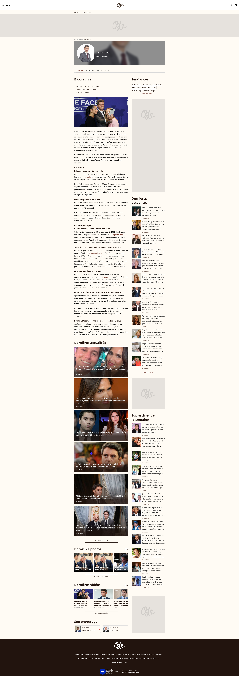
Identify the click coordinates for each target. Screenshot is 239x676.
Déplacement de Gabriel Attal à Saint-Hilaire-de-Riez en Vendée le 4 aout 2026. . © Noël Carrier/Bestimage (123, 568)
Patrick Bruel (147, 84)
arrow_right (127, 549)
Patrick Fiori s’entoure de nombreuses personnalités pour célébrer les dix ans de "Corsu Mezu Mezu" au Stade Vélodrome (152, 582)
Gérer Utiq (155, 658)
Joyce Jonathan (90, 177)
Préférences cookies (119, 662)
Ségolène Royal (118, 234)
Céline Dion (145, 91)
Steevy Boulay (157, 84)
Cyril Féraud (136, 91)
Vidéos (107, 70)
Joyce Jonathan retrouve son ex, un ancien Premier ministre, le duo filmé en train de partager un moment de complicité (100, 401)
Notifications (144, 658)
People (81, 39)
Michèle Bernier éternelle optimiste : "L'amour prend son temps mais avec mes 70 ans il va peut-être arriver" (153, 239)
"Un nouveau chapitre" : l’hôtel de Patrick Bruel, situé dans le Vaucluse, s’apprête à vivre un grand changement (153, 428)
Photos (99, 70)
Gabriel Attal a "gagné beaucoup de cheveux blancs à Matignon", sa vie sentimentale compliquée (123, 603)
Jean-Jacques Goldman (149, 87)
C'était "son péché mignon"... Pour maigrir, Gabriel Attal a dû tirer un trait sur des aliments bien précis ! (100, 465)
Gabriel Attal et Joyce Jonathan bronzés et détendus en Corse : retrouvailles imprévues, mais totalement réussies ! (101, 369)
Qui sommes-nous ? (108, 655)
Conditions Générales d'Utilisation (87, 655)
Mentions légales (123, 655)
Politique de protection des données (91, 658)
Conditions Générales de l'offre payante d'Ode (122, 658)
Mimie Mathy (136, 84)
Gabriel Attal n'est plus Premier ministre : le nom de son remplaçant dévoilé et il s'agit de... (103, 603)
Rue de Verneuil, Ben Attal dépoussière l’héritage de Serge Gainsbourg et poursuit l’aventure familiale (153, 211)
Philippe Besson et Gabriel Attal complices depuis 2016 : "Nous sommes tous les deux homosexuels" (100, 497)
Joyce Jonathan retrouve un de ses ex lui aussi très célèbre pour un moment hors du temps (101, 433)
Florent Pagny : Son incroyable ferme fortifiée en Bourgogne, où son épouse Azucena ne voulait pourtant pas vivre (153, 225)
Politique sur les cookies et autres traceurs (146, 655)
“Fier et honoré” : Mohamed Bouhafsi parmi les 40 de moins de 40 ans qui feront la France (153, 251)
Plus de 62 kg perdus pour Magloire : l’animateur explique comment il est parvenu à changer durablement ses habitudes (153, 568)
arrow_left (123, 549)
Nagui (153, 91)
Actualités (90, 70)
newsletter (236, 5)
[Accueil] (120, 5)
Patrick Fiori (136, 87)
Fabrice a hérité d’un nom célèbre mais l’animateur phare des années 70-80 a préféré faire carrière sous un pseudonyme (153, 307)
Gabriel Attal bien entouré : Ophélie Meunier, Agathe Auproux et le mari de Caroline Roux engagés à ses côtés (83, 603)
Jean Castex (107, 277)
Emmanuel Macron (96, 253)
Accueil (76, 39)
